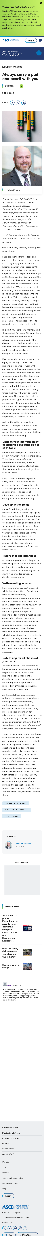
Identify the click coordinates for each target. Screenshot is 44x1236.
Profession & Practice (17, 810)
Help (4, 1188)
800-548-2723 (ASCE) (12, 1213)
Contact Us (7, 1222)
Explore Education (10, 1138)
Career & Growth (10, 1127)
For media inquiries (10, 1183)
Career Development (16, 803)
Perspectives (12, 816)
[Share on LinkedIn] (23, 103)
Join (4, 1167)
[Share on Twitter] (18, 103)
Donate (5, 1162)
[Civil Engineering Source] (12, 53)
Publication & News (11, 1133)
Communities (8, 1149)
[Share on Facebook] (12, 103)
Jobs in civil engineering (12, 1178)
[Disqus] (22, 1010)
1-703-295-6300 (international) (16, 1217)
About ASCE (8, 1154)
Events (5, 1143)
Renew (5, 1172)
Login (31, 40)
